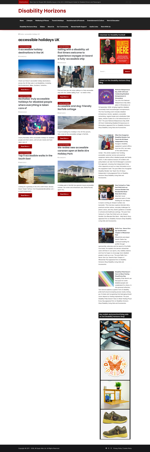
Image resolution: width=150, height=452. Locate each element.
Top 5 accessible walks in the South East (35, 157)
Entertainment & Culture (95, 20)
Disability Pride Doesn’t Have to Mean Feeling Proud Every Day (122, 274)
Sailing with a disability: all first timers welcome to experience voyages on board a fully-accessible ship (75, 54)
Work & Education (113, 20)
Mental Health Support (79, 26)
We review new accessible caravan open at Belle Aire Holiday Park (73, 150)
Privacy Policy (117, 448)
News (22, 20)
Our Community (62, 26)
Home (22, 34)
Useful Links (93, 26)
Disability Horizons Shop (28, 26)
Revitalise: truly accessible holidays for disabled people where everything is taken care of (35, 103)
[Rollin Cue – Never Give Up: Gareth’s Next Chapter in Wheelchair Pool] (106, 242)
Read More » (25, 89)
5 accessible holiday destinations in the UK (31, 51)
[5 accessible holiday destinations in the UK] (36, 69)
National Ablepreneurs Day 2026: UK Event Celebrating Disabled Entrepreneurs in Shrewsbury (122, 94)
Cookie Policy (127, 448)
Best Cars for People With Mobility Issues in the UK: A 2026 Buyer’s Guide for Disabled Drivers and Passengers (65, 2)
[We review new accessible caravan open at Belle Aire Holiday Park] (76, 172)
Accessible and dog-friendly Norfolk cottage (74, 107)
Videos (42, 26)
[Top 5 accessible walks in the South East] (36, 175)
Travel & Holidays (58, 20)
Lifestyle (29, 20)
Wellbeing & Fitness (42, 20)
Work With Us (106, 26)
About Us (51, 26)
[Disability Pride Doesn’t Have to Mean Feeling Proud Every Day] (106, 286)
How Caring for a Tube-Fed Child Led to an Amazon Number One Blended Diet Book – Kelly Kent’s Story (122, 189)
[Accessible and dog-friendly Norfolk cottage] (76, 122)
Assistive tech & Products (75, 20)
